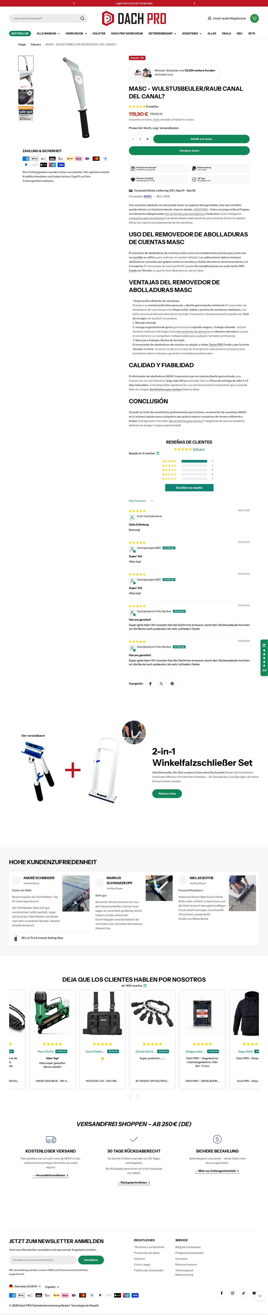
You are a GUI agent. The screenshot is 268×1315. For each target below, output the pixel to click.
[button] (74, 3)
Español (50, 1287)
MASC (148, 196)
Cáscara (36, 44)
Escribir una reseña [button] (189, 487)
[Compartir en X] (161, 683)
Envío (156, 119)
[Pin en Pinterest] (172, 683)
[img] (137, 511)
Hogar (22, 44)
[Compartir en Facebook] (150, 683)
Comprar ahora (189, 150)
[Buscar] (82, 18)
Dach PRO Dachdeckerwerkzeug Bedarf (44, 1305)
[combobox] (48, 18)
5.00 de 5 (199, 449)
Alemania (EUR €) (25, 1286)
